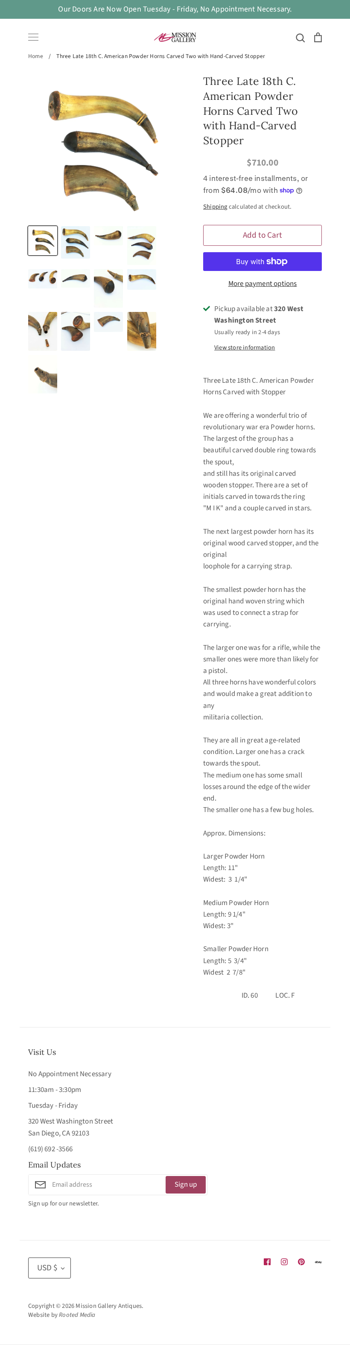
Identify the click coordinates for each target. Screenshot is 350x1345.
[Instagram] (284, 1261)
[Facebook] (267, 1261)
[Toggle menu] (33, 37)
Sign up (186, 1184)
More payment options (262, 284)
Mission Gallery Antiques (109, 1305)
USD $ (47, 1268)
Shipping (215, 206)
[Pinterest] (301, 1261)
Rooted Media (77, 1314)
